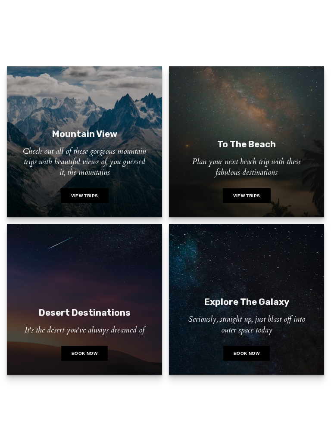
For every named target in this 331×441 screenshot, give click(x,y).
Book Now (84, 353)
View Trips (84, 195)
